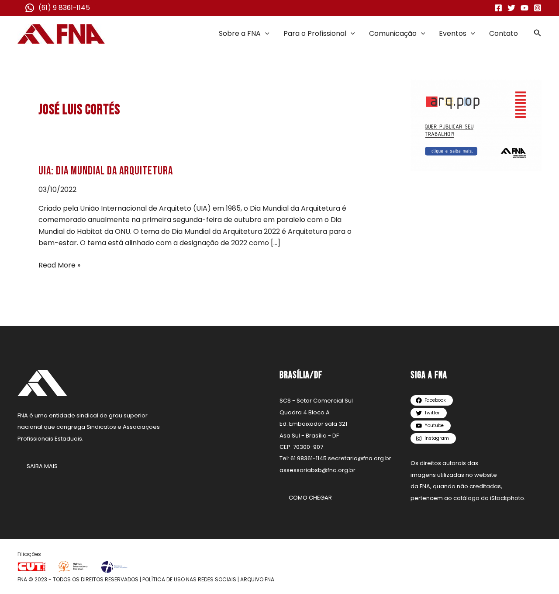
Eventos (452, 33)
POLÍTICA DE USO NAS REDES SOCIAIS (189, 579)
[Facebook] (498, 8)
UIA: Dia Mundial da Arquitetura (105, 171)
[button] (265, 33)
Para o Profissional (314, 33)
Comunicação (393, 33)
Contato (503, 33)
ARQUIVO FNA (257, 579)
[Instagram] (538, 8)
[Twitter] (511, 8)
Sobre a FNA (240, 33)
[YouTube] (524, 8)
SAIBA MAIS (42, 466)
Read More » (59, 265)
